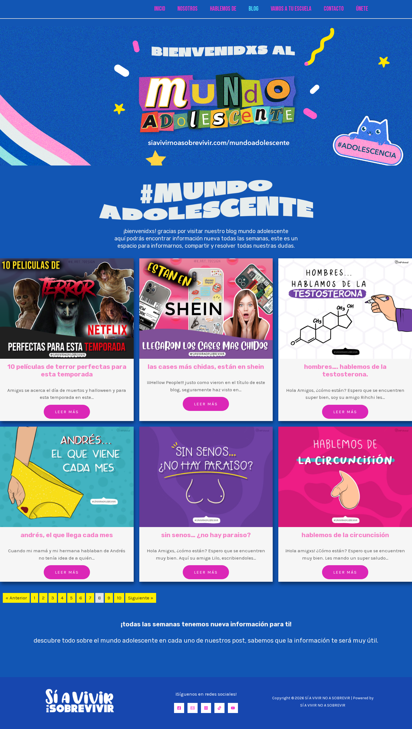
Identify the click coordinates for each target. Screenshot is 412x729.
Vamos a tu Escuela (291, 9)
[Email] (193, 708)
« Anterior (16, 598)
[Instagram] (206, 708)
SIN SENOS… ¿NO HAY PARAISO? (206, 535)
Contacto (334, 9)
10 (119, 598)
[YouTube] (233, 708)
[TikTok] (219, 708)
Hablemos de (223, 9)
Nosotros (187, 9)
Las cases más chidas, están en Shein (206, 367)
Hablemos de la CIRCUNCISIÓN (345, 535)
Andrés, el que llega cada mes (66, 535)
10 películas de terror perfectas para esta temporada (66, 370)
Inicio (159, 9)
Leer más (67, 411)
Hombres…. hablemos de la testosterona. (345, 370)
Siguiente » (140, 598)
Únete (362, 9)
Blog (253, 9)
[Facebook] (179, 708)
